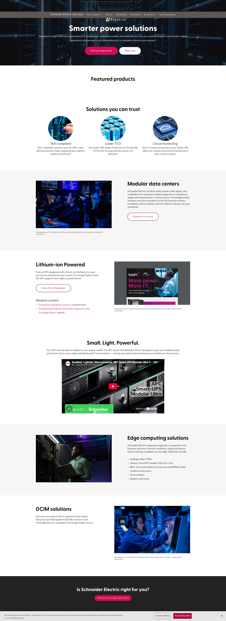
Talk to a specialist (101, 51)
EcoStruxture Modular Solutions (55, 305)
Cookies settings (163, 616)
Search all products (167, 15)
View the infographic (53, 288)
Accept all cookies (182, 616)
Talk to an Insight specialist (113, 598)
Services (108, 15)
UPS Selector (135, 15)
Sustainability (121, 15)
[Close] (222, 616)
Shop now (130, 51)
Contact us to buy (143, 217)
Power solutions (92, 15)
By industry (148, 15)
